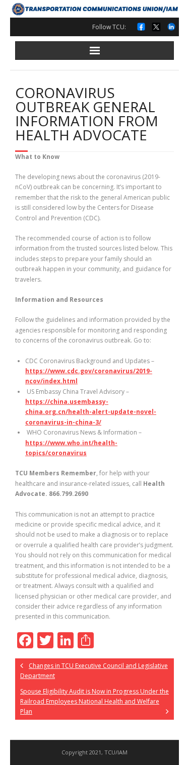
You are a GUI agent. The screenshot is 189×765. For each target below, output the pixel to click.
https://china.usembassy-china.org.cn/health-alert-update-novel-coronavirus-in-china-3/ (90, 412)
